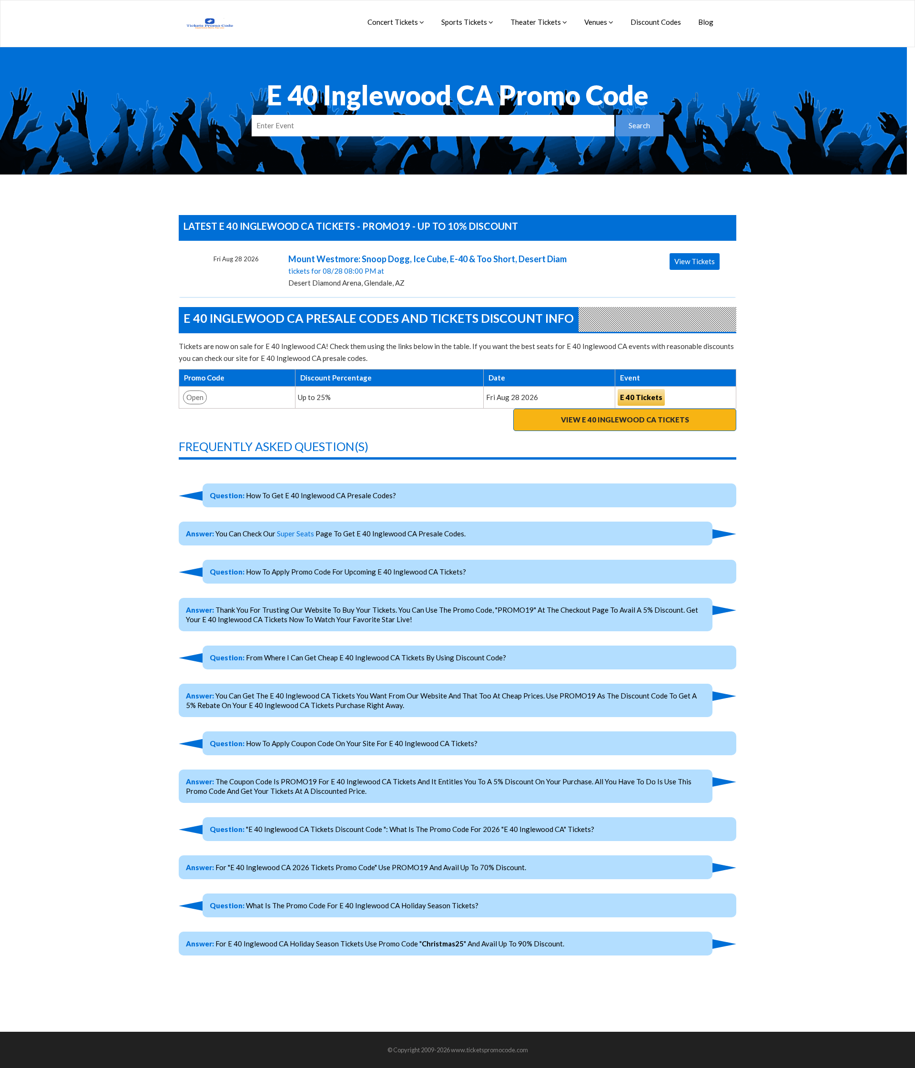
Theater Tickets (536, 22)
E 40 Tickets (641, 397)
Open (194, 397)
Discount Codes (655, 22)
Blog (705, 22)
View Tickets (694, 261)
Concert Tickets (393, 22)
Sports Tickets (464, 22)
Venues (596, 22)
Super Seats (295, 533)
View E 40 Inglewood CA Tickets (625, 419)
